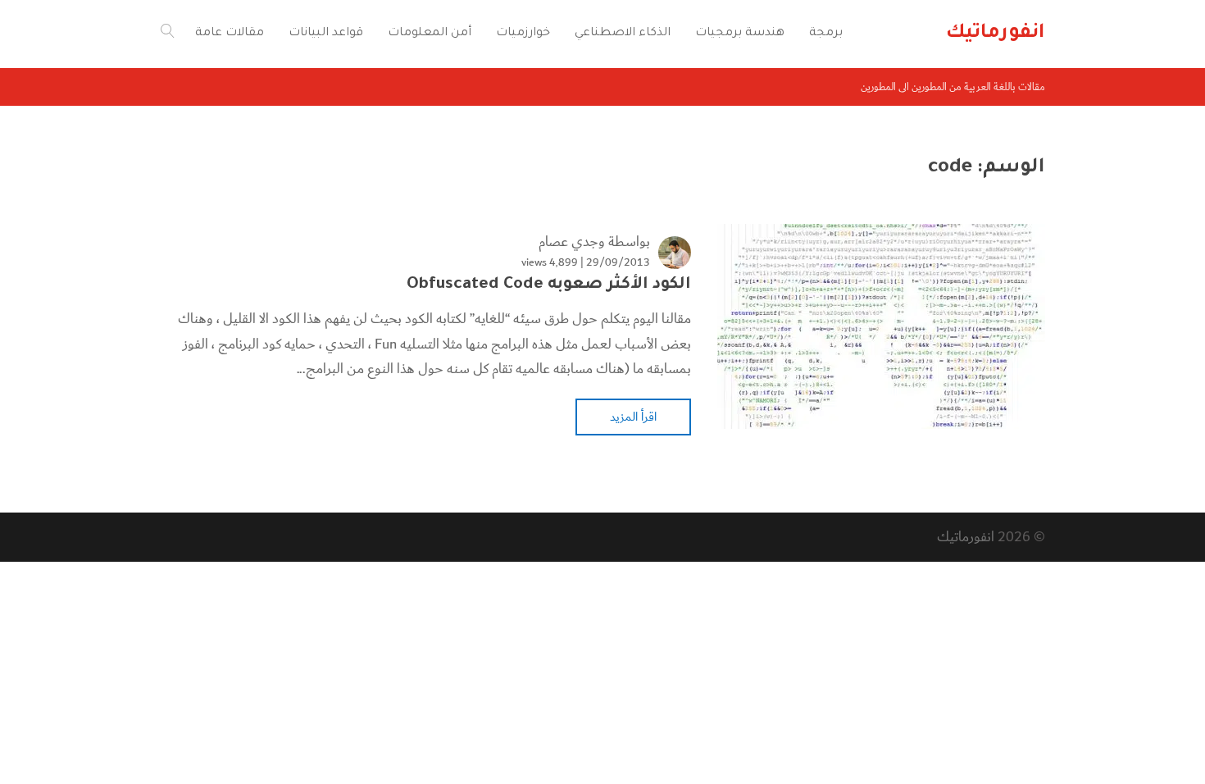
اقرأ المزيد (633, 416)
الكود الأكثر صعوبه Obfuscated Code (549, 285)
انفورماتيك (965, 537)
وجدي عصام (572, 241)
